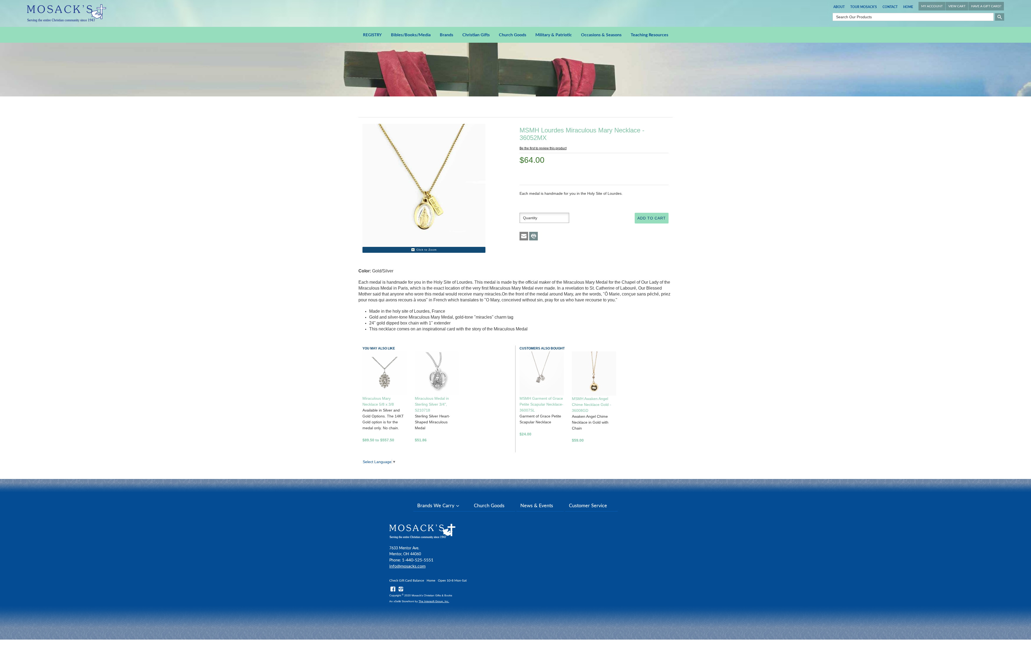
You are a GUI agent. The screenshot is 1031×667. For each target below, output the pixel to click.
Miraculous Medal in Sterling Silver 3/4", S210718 (432, 404)
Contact (890, 7)
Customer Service (588, 505)
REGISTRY (372, 35)
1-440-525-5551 (417, 560)
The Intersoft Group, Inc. (434, 601)
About (839, 7)
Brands (446, 35)
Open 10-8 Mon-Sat (452, 580)
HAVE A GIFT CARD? (986, 6)
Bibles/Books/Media (411, 35)
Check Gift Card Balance (406, 580)
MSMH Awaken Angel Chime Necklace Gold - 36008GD (591, 404)
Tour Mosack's (863, 7)
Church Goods (512, 35)
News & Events (536, 505)
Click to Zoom (426, 249)
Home (908, 7)
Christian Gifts (476, 35)
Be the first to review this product (543, 148)
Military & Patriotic (553, 35)
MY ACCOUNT (932, 6)
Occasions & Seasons (601, 35)
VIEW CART (956, 6)
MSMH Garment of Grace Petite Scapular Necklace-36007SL (541, 404)
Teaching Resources (649, 35)
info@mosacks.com (407, 566)
